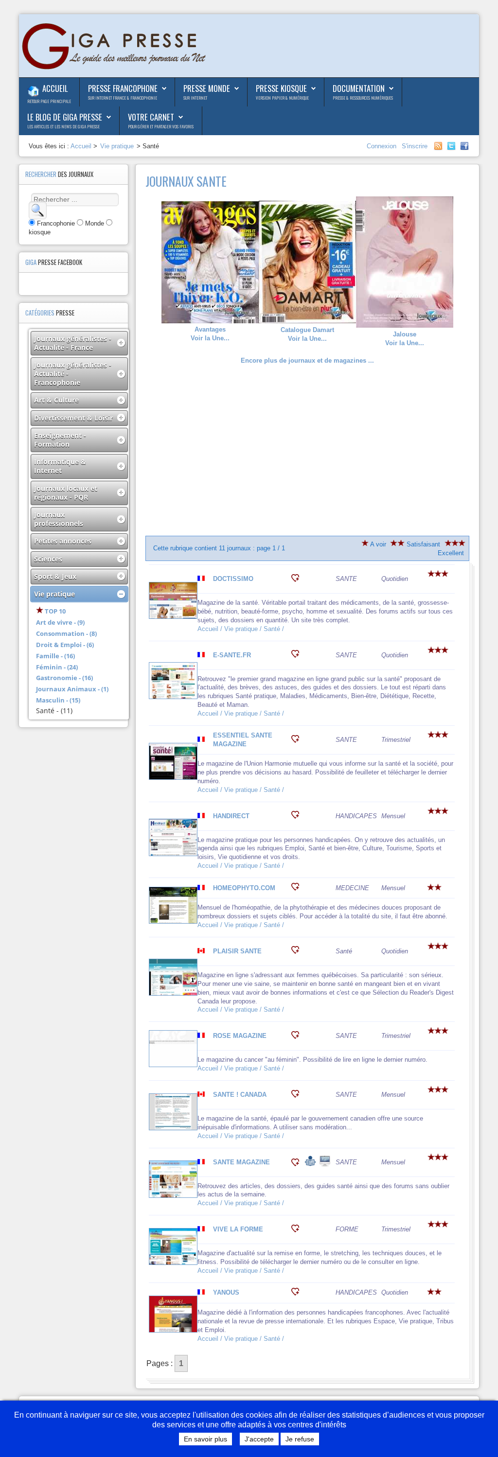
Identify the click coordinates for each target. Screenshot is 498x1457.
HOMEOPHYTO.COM (244, 888)
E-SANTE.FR (232, 655)
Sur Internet (195, 97)
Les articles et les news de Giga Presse (63, 126)
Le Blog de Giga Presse (64, 117)
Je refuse (299, 1439)
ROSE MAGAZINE (240, 1035)
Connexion (382, 146)
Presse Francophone (123, 88)
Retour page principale (49, 101)
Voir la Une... (210, 334)
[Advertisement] (307, 450)
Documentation (359, 88)
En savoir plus (205, 1439)
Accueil (55, 88)
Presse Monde (206, 88)
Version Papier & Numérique (282, 97)
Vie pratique (117, 146)
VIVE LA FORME (238, 1229)
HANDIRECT (231, 816)
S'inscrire (414, 146)
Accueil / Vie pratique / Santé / (241, 628)
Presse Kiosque (281, 88)
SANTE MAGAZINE (241, 1162)
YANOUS (226, 1292)
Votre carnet (151, 117)
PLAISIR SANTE (237, 951)
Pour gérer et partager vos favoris (161, 126)
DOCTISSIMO (233, 578)
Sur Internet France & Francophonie (122, 97)
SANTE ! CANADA (240, 1094)
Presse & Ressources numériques (363, 97)
